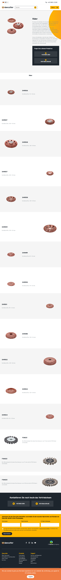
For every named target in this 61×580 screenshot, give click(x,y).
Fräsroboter (22, 555)
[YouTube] (35, 543)
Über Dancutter (6, 555)
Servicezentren (34, 557)
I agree (30, 577)
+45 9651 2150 (45, 54)
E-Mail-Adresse (45, 521)
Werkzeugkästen (23, 560)
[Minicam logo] (7, 543)
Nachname (24, 521)
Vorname (4, 521)
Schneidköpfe (22, 558)
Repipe (20, 563)
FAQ (32, 561)
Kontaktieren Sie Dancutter (8, 557)
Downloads (33, 558)
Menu (53, 7)
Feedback (33, 560)
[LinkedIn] (32, 543)
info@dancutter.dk (46, 61)
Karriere (4, 560)
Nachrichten (34, 563)
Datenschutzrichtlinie (44, 528)
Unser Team (5, 558)
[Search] (35, 7)
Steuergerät (22, 557)
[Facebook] (26, 543)
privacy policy (31, 573)
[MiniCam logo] (7, 7)
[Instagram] (29, 543)
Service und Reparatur (36, 555)
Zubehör (21, 561)
